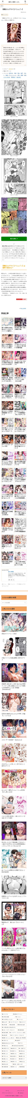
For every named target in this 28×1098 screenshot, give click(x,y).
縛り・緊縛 (20, 75)
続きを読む (13, 238)
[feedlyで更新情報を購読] (11, 580)
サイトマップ (20, 1090)
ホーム (7, 1090)
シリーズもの (7, 77)
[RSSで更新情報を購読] (14, 580)
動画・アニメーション (11, 75)
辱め (19, 73)
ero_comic (11, 571)
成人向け (19, 77)
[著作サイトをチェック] (9, 580)
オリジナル (5, 14)
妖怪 (25, 75)
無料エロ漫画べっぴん (14, 2)
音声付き (11, 73)
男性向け (13, 77)
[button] (25, 603)
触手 (22, 73)
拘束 (15, 73)
